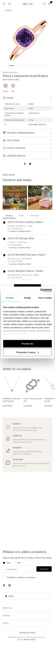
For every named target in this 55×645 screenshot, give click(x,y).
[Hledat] (9, 3)
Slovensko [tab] (34, 215)
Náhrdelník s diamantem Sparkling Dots (12, 399)
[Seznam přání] (44, 4)
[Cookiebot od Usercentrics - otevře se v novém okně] (40, 290)
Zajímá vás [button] (7, 608)
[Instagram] (9, 585)
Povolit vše (27, 343)
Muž (19, 562)
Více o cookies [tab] (45, 298)
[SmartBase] (29, 639)
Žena (8, 562)
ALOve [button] (6, 623)
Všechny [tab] (9, 215)
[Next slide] (52, 385)
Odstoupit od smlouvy (27, 632)
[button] (27, 98)
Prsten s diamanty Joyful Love (32, 399)
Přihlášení (44, 569)
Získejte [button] (6, 616)
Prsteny (9, 10)
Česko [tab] (21, 215)
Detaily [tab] (27, 298)
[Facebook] (4, 585)
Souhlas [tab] (10, 298)
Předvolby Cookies (26, 352)
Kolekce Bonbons (10, 72)
